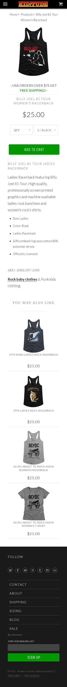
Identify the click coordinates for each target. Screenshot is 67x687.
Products (26, 14)
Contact (18, 584)
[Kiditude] (33, 4)
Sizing (15, 611)
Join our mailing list (21, 641)
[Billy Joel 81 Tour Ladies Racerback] (33, 52)
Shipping (17, 602)
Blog (14, 620)
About (15, 593)
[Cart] (61, 5)
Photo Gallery (14, 675)
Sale (13, 628)
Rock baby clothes (22, 279)
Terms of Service (32, 675)
